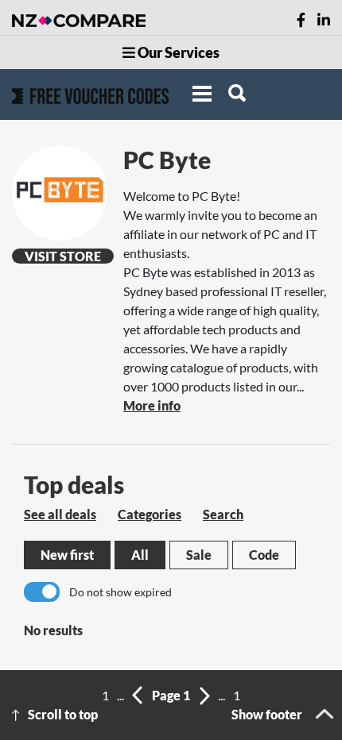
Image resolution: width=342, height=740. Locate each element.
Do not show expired (120, 592)
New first (67, 554)
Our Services (177, 52)
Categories (149, 514)
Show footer (266, 714)
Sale (199, 554)
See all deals (60, 514)
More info (152, 405)
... (120, 695)
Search (223, 514)
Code (264, 554)
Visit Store (63, 256)
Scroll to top (63, 714)
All (140, 554)
